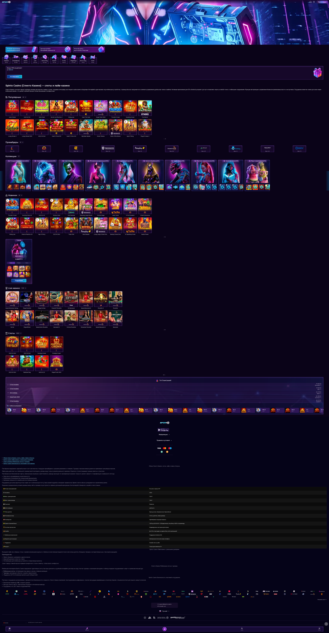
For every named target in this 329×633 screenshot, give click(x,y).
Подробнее (19, 280)
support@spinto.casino (165, 604)
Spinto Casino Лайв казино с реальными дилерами (18, 460)
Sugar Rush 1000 (15, 397)
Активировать (14, 76)
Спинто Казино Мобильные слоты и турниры (16, 461)
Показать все (321, 599)
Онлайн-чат (162, 606)
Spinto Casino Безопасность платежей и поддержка (19, 463)
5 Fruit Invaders (14, 384)
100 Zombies (13, 393)
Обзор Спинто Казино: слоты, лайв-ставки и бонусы (18, 458)
